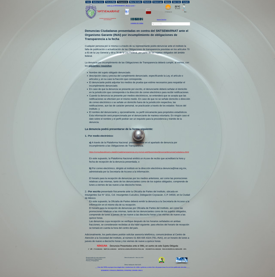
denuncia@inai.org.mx (174, 168)
